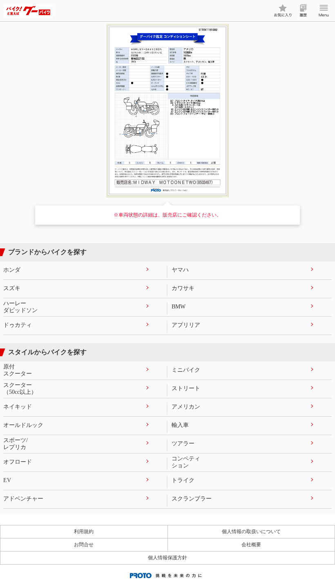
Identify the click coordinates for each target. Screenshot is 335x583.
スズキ (11, 288)
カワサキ (183, 288)
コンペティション (186, 462)
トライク (183, 480)
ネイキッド (17, 407)
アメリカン (186, 407)
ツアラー (183, 443)
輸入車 (180, 425)
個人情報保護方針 (167, 558)
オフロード (17, 462)
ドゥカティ (17, 325)
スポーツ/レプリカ (15, 443)
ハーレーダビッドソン (20, 306)
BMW (178, 307)
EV (7, 480)
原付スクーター (17, 370)
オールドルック (23, 425)
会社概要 (251, 544)
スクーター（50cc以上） (20, 388)
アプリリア (186, 325)
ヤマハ (180, 270)
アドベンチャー (23, 499)
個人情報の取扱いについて (251, 531)
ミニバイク (186, 370)
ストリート (186, 388)
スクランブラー (192, 499)
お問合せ (84, 544)
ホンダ (11, 270)
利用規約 (84, 531)
